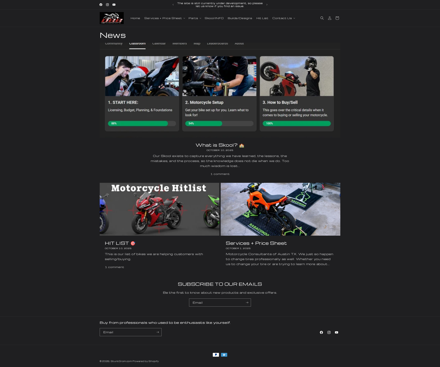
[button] (164, 18)
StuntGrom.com (121, 361)
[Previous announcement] (173, 4)
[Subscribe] (247, 302)
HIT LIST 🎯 (120, 243)
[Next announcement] (267, 4)
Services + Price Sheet (256, 243)
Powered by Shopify (146, 361)
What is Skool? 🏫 (220, 145)
